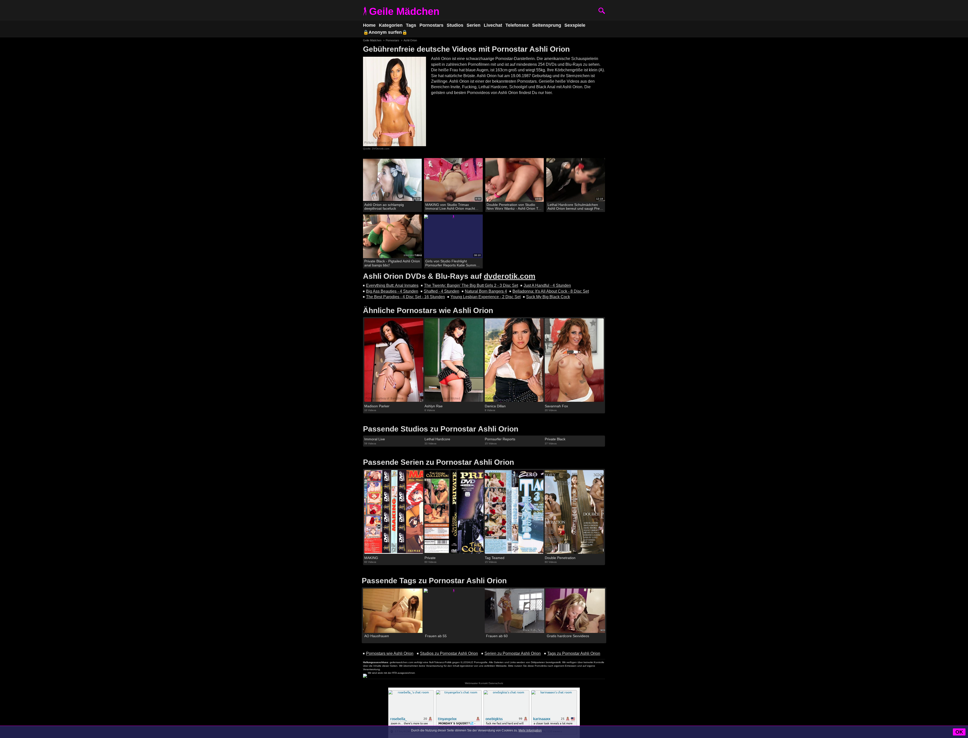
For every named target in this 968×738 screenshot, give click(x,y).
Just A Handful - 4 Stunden (547, 285)
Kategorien (391, 25)
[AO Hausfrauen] (392, 611)
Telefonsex (517, 25)
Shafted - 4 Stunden (441, 291)
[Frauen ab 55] (453, 611)
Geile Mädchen (404, 11)
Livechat (493, 25)
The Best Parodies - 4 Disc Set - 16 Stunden (405, 297)
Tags (411, 25)
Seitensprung (546, 25)
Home (369, 25)
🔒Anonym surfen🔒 (385, 32)
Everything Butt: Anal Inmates (392, 285)
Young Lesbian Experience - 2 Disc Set (485, 297)
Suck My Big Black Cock (548, 297)
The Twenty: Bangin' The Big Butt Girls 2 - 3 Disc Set (471, 285)
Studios (455, 25)
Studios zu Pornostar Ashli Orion (449, 653)
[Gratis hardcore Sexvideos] (575, 611)
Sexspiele (574, 25)
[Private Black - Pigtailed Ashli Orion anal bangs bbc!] (392, 236)
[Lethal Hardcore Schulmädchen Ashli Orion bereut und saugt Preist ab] (575, 180)
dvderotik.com (509, 276)
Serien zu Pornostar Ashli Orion (513, 653)
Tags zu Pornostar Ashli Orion (573, 653)
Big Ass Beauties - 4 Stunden (392, 291)
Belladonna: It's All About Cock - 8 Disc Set (550, 291)
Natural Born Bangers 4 (486, 291)
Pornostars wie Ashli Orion (389, 653)
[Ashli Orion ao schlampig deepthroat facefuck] (392, 180)
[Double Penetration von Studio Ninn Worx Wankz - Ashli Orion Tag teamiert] (514, 180)
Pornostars (431, 25)
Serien (473, 25)
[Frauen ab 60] (514, 611)
